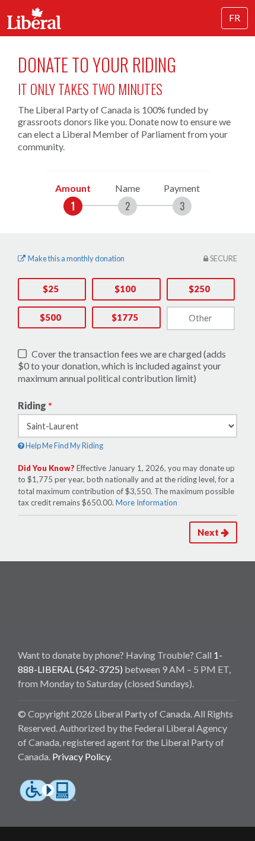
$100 (125, 288)
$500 (50, 317)
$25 (51, 288)
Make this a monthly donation (76, 258)
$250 (199, 288)
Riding (32, 405)
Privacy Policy (81, 756)
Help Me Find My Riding (63, 445)
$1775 (124, 317)
